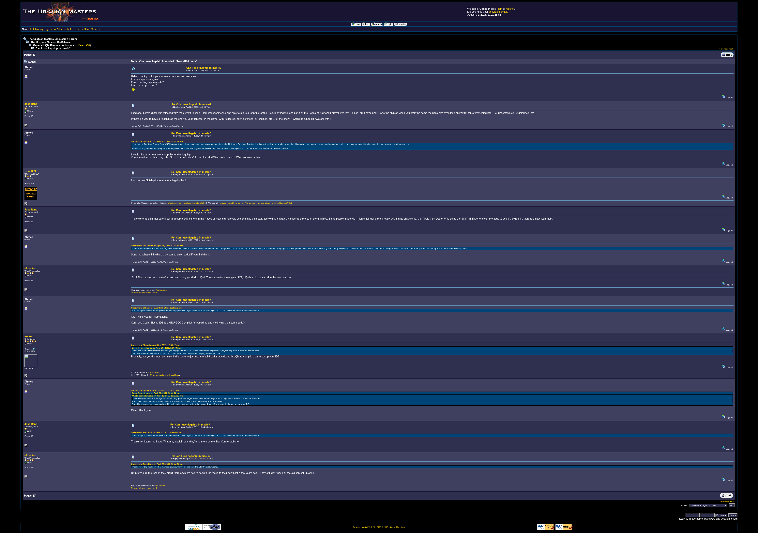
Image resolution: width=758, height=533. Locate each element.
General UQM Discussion (48, 45)
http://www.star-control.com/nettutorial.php (187, 203)
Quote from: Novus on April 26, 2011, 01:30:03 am (155, 390)
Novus (28, 336)
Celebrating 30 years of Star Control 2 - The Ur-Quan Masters (65, 29)
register (510, 8)
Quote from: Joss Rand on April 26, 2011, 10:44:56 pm (157, 464)
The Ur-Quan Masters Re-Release (50, 42)
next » (732, 49)
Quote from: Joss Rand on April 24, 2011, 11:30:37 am (157, 141)
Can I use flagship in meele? (53, 48)
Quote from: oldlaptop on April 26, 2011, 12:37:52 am (156, 308)
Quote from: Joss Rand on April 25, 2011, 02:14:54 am (157, 246)
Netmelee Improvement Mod (144, 292)
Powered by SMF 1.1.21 (364, 527)
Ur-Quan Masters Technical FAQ (164, 375)
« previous (723, 49)
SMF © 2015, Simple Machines (391, 527)
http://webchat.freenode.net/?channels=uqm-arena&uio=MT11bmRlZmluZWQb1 (256, 203)
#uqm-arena (161, 290)
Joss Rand (30, 103)
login (499, 8)
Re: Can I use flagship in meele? (191, 104)
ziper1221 (30, 171)
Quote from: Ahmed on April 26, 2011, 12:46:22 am (155, 345)
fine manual (153, 372)
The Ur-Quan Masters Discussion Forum (52, 38)
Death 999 (84, 45)
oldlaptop (30, 268)
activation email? (498, 11)
